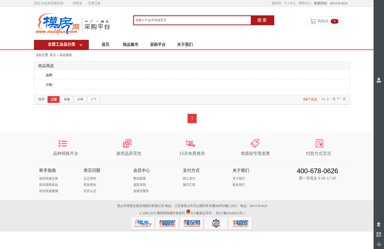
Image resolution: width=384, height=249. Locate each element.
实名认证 (90, 191)
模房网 (276, 3)
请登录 (77, 3)
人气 (93, 99)
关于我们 (185, 44)
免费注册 (94, 3)
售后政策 (139, 178)
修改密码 (90, 185)
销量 (67, 99)
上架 (53, 99)
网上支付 (189, 178)
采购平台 (158, 44)
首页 (105, 44)
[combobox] (192, 20)
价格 (80, 99)
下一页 (341, 99)
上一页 (331, 99)
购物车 (326, 21)
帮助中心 (305, 3)
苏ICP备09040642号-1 (230, 213)
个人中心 (290, 3)
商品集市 (130, 44)
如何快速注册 (48, 178)
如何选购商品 (48, 185)
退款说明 (139, 185)
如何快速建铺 (48, 191)
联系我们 (238, 185)
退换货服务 (141, 191)
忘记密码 (90, 178)
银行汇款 (189, 185)
